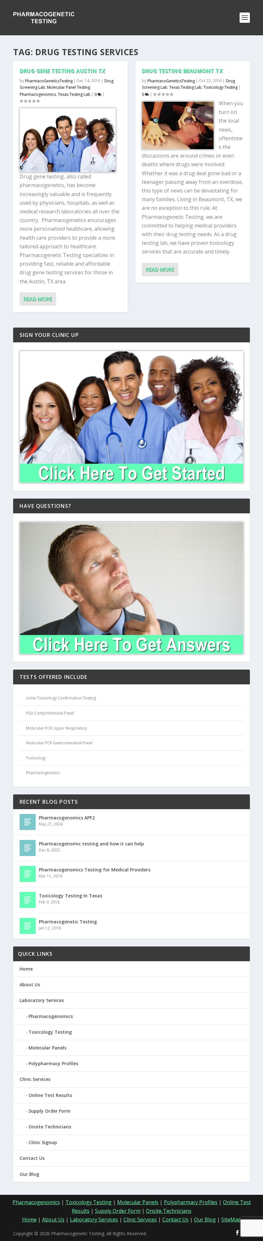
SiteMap (231, 1219)
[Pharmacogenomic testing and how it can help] (28, 848)
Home (26, 969)
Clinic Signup (43, 1142)
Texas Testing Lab (74, 94)
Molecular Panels (47, 1048)
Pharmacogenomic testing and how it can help (91, 844)
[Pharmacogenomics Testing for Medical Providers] (28, 874)
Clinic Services (35, 1079)
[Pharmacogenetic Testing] (28, 926)
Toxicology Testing (220, 87)
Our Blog (29, 1174)
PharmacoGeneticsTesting (48, 80)
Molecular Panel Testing (68, 87)
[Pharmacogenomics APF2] (28, 822)
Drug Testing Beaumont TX (182, 70)
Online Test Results (50, 1095)
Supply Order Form (50, 1111)
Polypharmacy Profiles (53, 1063)
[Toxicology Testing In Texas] (28, 900)
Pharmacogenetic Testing (68, 922)
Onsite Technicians (50, 1127)
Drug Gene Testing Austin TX (63, 70)
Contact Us (32, 1158)
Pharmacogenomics (38, 94)
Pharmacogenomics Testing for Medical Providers (94, 870)
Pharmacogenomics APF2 (67, 818)
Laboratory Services (42, 1000)
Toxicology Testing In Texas (70, 896)
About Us (30, 984)
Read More (37, 299)
